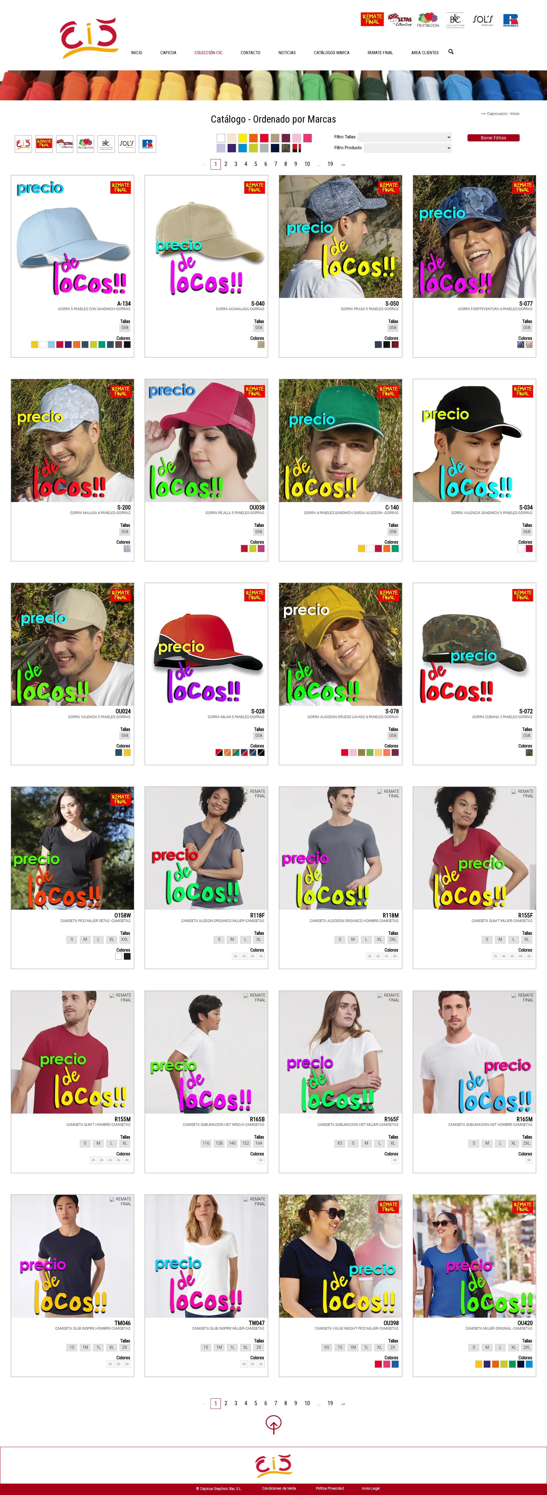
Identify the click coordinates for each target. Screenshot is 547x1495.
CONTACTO (250, 52)
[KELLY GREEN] (102, 344)
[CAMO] (529, 752)
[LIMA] (253, 548)
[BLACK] (127, 344)
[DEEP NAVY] (520, 1364)
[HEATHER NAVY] (378, 344)
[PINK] (353, 752)
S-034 (526, 507)
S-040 (258, 303)
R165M (525, 1119)
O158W (123, 915)
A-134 (124, 303)
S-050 (392, 303)
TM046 (123, 1323)
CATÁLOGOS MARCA (332, 52)
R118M (391, 915)
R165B (257, 1119)
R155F (525, 915)
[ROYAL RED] (344, 752)
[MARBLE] (127, 548)
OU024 (123, 711)
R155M (123, 1119)
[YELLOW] (34, 344)
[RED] (59, 344)
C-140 (392, 507)
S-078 (392, 711)
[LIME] (504, 1364)
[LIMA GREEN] (93, 344)
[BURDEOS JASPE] (395, 344)
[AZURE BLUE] (529, 1364)
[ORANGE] (76, 344)
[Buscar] (451, 51)
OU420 (525, 1323)
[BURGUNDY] (395, 752)
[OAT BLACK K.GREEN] (235, 752)
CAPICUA (168, 52)
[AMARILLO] (127, 752)
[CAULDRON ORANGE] (386, 752)
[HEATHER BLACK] (386, 344)
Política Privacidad (330, 1488)
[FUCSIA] (261, 548)
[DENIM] (110, 344)
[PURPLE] (68, 344)
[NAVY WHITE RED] (244, 752)
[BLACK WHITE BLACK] (261, 752)
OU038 (257, 507)
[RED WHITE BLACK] (219, 752)
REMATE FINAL (380, 52)
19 (330, 164)
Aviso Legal (371, 1488)
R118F (257, 915)
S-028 (258, 711)
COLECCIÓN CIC (209, 52)
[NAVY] (85, 344)
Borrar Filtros (493, 138)
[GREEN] (395, 548)
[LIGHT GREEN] (370, 752)
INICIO (136, 52)
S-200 (124, 507)
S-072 (526, 711)
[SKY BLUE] (51, 344)
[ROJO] (244, 548)
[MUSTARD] (361, 752)
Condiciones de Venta (279, 1488)
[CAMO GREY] (529, 344)
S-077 (526, 303)
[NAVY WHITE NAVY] (253, 752)
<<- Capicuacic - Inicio (500, 113)
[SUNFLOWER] (478, 1364)
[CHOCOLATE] (118, 344)
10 (307, 164)
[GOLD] (378, 752)
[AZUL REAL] (395, 1364)
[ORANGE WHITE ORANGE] (227, 752)
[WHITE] (43, 344)
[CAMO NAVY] (520, 344)
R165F (391, 1119)
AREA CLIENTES (425, 52)
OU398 (391, 1323)
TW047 (257, 1323)
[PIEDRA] (261, 344)
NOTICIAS (287, 52)
